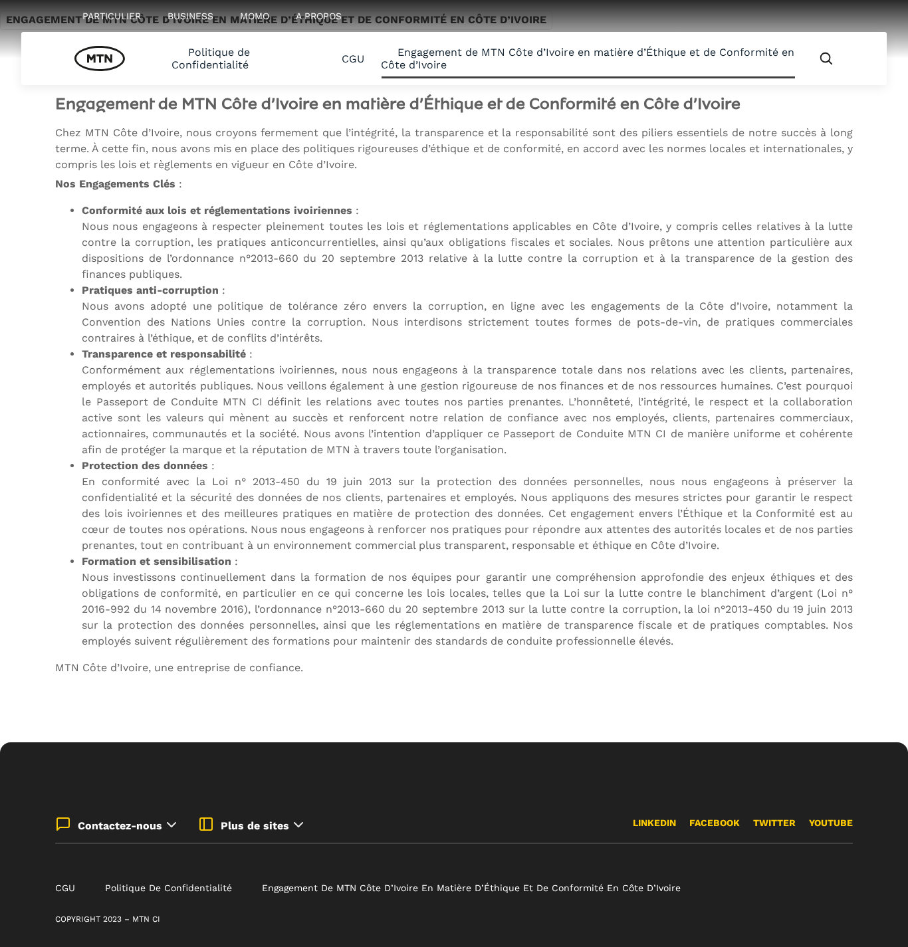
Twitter (774, 822)
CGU (353, 59)
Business (190, 16)
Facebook (714, 822)
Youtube (831, 822)
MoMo (254, 16)
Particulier (111, 16)
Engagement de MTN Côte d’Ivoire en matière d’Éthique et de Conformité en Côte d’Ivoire (587, 58)
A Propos (319, 16)
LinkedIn (654, 822)
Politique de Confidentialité (210, 58)
